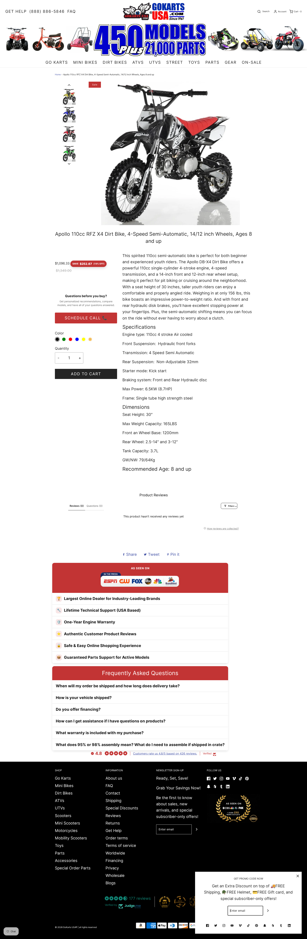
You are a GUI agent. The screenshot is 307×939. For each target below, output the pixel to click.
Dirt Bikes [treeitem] (115, 62)
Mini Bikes (64, 785)
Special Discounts (122, 808)
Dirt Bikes (64, 793)
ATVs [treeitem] (138, 62)
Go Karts (63, 778)
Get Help (114, 830)
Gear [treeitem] (230, 62)
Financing (114, 860)
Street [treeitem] (174, 62)
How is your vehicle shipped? (84, 697)
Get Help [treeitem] (16, 11)
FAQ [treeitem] (71, 11)
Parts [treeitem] (212, 62)
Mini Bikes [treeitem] (85, 62)
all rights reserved (88, 927)
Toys (59, 845)
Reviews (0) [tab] (77, 505)
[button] (69, 85)
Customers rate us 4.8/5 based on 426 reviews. (165, 753)
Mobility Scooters (71, 838)
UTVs (60, 808)
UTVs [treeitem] (155, 62)
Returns (113, 823)
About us (114, 778)
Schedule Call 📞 (86, 318)
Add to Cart (86, 374)
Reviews (113, 815)
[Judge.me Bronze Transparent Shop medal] (180, 901)
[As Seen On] (233, 808)
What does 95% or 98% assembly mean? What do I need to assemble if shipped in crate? (140, 744)
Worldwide (115, 853)
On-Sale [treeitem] (252, 62)
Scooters (63, 815)
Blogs (111, 883)
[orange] (90, 339)
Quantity (62, 348)
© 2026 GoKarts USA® (66, 927)
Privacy (112, 868)
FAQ (109, 785)
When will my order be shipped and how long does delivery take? (118, 686)
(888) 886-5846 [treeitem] (47, 11)
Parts (60, 853)
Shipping (113, 800)
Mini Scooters (67, 823)
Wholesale (115, 875)
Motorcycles (66, 830)
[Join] (196, 829)
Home (58, 74)
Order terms (117, 838)
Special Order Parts (73, 868)
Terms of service (121, 845)
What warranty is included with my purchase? (100, 732)
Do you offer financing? (78, 709)
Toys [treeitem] (194, 62)
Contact (113, 793)
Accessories (66, 860)
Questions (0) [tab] (95, 505)
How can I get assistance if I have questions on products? (110, 721)
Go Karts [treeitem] (56, 62)
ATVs (59, 800)
